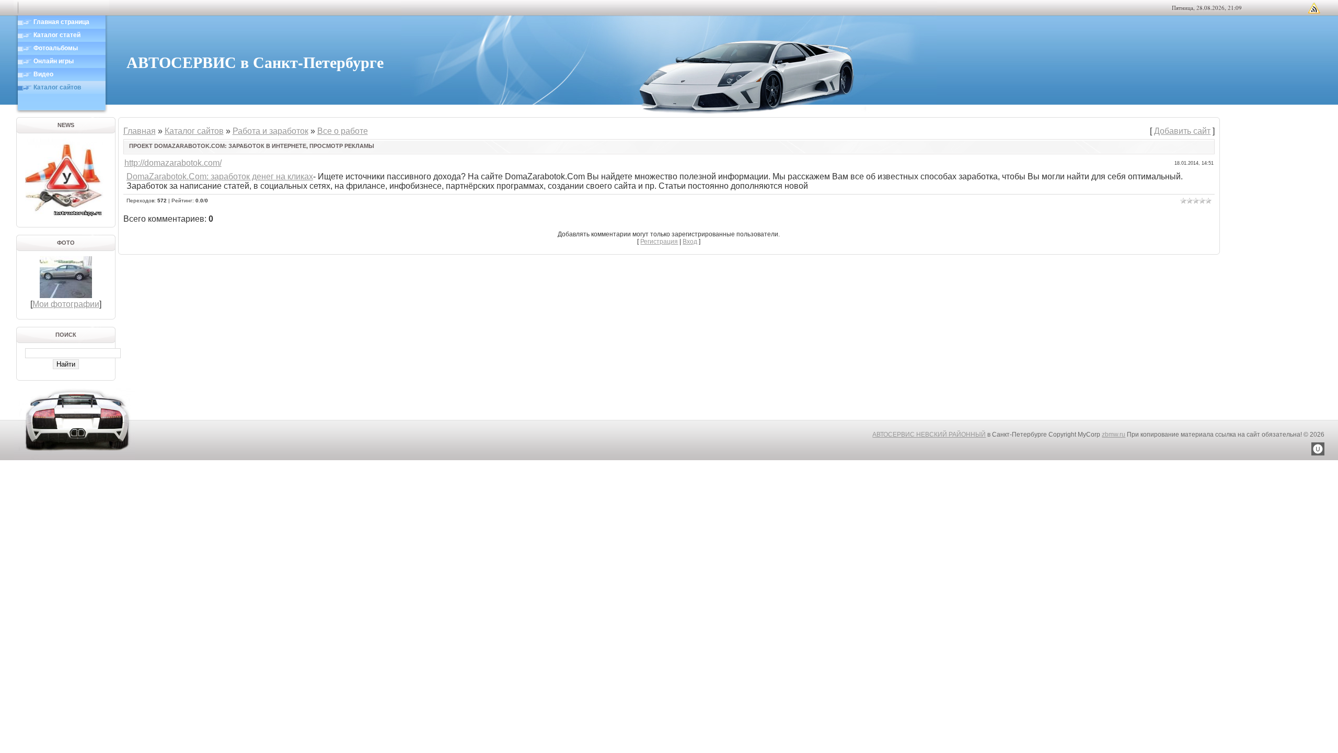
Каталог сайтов (194, 131)
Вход (690, 241)
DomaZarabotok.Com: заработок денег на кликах (219, 176)
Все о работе (342, 131)
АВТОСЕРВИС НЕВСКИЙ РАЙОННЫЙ (929, 434)
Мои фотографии (65, 304)
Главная (139, 131)
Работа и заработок (270, 131)
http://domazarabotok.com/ (173, 162)
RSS (1314, 8)
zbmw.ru (1113, 434)
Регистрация (659, 241)
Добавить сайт (1182, 131)
